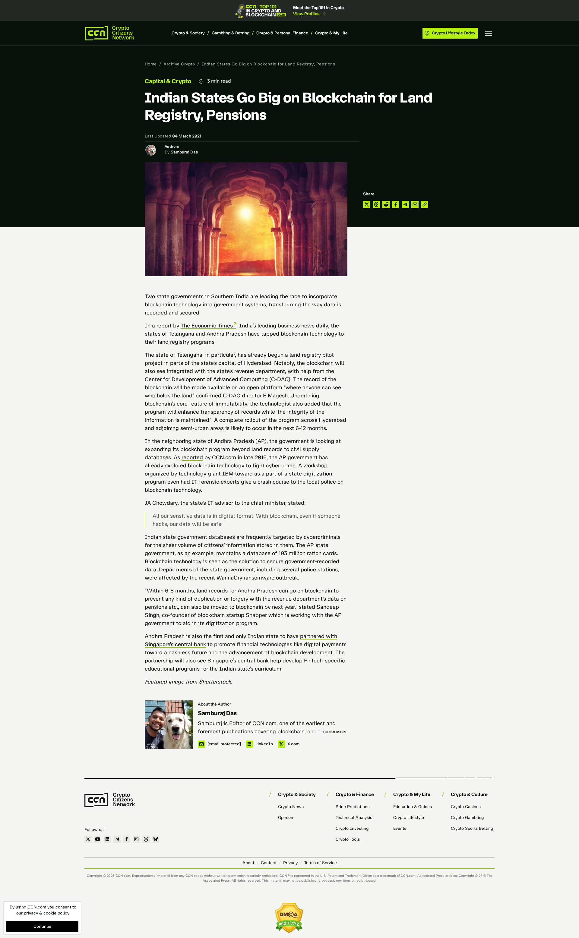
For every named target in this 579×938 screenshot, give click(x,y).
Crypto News (291, 806)
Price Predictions (352, 806)
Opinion (285, 817)
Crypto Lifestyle (408, 817)
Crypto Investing (352, 828)
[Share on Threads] (376, 204)
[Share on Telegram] (405, 204)
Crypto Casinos (466, 806)
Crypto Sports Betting (472, 828)
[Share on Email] (415, 204)
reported (192, 457)
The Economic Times (207, 325)
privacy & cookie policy (46, 913)
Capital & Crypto (168, 81)
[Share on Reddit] (386, 204)
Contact (269, 862)
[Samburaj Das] (169, 724)
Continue (42, 926)
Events (399, 828)
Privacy (290, 862)
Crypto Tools (348, 839)
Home (151, 64)
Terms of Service (320, 862)
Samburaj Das (184, 152)
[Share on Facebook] (395, 204)
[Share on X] (366, 204)
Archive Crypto (179, 64)
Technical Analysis (354, 817)
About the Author (214, 704)
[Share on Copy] (424, 204)
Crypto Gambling (467, 817)
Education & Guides (412, 806)
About (248, 862)
